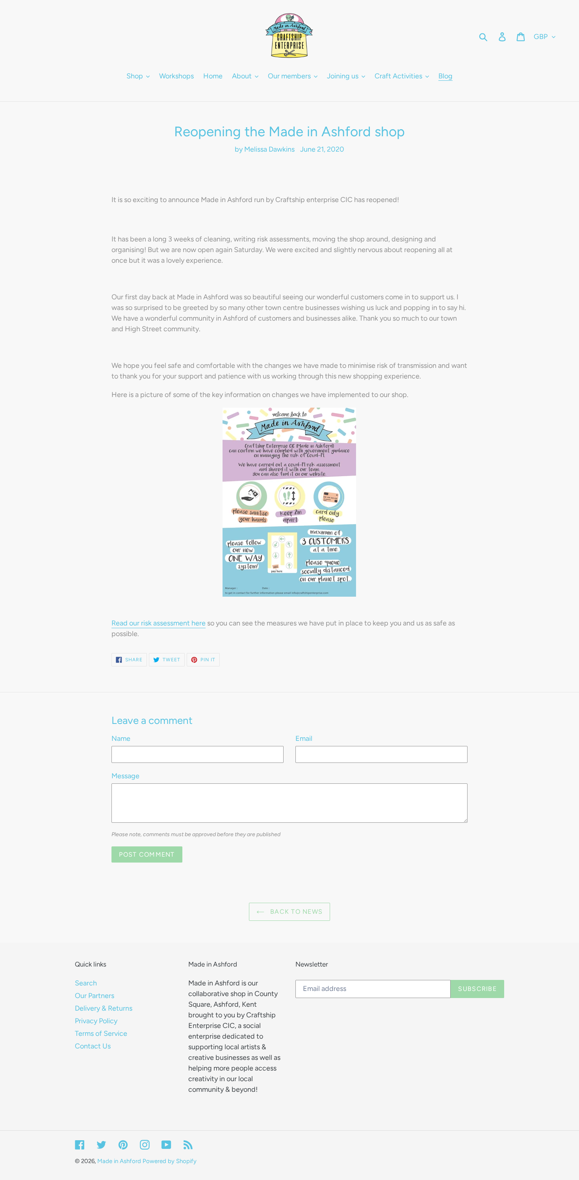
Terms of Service (101, 1033)
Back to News (295, 911)
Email (303, 738)
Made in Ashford (119, 1161)
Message (125, 776)
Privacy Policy (96, 1021)
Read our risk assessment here (158, 623)
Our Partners (94, 995)
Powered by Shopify (170, 1161)
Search (86, 983)
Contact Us (93, 1046)
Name (120, 738)
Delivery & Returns (103, 1008)
